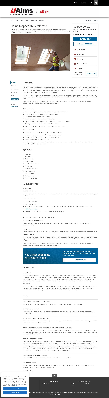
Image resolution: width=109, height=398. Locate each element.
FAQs (12, 95)
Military (73, 383)
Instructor (14, 92)
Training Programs (19, 20)
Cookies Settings (15, 392)
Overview (13, 82)
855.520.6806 (14, 106)
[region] (15, 384)
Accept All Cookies (15, 389)
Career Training (45, 383)
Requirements (15, 89)
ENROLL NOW (85, 39)
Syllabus (13, 85)
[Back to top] (54, 381)
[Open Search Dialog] (96, 2)
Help (72, 385)
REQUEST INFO (91, 73)
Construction (27, 20)
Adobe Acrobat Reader (31, 209)
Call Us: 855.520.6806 (91, 20)
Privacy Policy (57, 394)
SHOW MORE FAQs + (28, 371)
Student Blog (87, 383)
